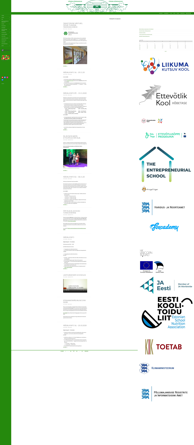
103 (70, 351)
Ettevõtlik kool (4, 32)
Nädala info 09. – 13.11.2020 (75, 93)
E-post (171, 13)
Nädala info (68, 237)
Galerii (3, 45)
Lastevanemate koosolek (74, 275)
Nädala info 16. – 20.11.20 (74, 72)
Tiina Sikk (70, 74)
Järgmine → (87, 351)
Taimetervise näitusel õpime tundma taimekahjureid (73, 25)
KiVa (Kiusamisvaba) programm (4, 30)
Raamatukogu (182, 13)
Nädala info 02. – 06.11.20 (74, 177)
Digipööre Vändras (4, 34)
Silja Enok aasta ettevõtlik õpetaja (71, 137)
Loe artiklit (65, 312)
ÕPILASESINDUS (4, 25)
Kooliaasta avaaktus (142, 32)
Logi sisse (3, 83)
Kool (2, 19)
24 (139, 47)
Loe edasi (65, 65)
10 (139, 45)
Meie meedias (3, 27)
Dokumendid (166, 13)
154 (82, 351)
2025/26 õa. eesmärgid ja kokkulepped (5, 21)
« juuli (165, 51)
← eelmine (62, 351)
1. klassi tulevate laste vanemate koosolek (145, 34)
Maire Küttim (71, 139)
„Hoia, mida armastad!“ (68, 267)
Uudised (3, 15)
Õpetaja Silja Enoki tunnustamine (71, 212)
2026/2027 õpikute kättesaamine (144, 36)
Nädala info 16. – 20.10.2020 (75, 325)
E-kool (174, 13)
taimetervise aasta (70, 80)
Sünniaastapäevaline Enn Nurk (74, 301)
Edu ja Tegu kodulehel (72, 221)
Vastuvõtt (160, 13)
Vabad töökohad (188, 13)
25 (147, 47)
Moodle (178, 13)
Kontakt (3, 17)
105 (76, 351)
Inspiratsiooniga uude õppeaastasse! (145, 30)
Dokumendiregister (4, 43)
